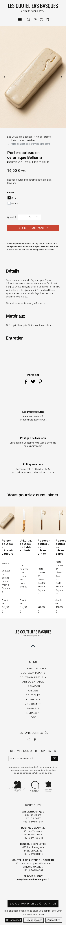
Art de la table (33, 681)
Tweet (33, 381)
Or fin (14, 198)
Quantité (11, 217)
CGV (33, 717)
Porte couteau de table (28, 162)
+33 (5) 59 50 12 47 (33, 821)
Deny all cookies (33, 920)
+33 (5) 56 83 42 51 (33, 870)
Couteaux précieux (33, 677)
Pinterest (40, 381)
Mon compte (33, 704)
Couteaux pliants (33, 673)
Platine (14, 203)
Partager (25, 381)
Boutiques (33, 695)
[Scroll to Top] (33, 648)
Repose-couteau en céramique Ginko (45, 547)
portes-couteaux (32, 283)
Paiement (33, 708)
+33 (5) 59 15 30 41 (33, 838)
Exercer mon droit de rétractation (33, 903)
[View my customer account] (42, 19)
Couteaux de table (33, 668)
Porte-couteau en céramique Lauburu (9, 547)
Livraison (33, 713)
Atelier (33, 690)
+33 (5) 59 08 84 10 (33, 854)
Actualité (33, 699)
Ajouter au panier (33, 228)
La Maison (33, 686)
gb (35, 19)
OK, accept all (13, 920)
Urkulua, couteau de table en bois (26, 545)
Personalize (53, 920)
